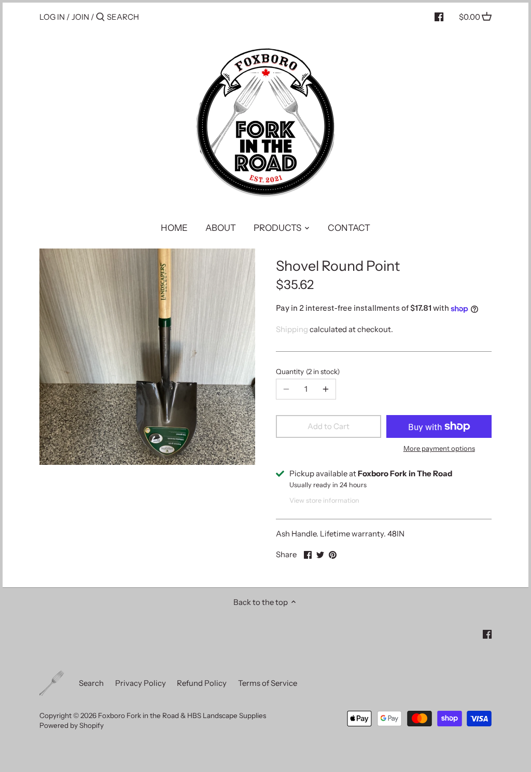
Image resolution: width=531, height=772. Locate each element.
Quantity (306, 371)
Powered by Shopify (71, 725)
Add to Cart (329, 426)
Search (91, 683)
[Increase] (326, 389)
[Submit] (100, 17)
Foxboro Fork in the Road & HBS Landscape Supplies (182, 715)
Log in (52, 17)
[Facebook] (439, 16)
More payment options (439, 448)
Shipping (292, 329)
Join (80, 17)
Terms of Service (267, 683)
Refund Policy (202, 683)
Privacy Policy (140, 683)
